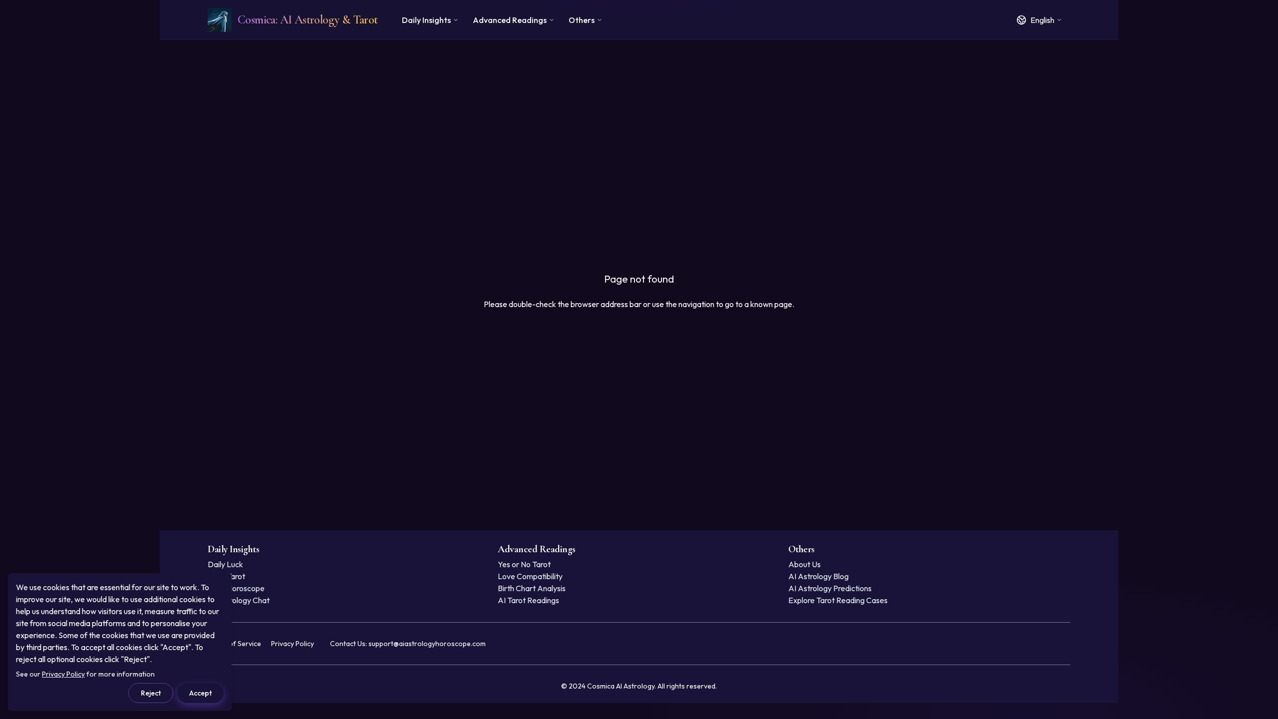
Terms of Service (234, 643)
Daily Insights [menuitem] (426, 20)
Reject (151, 693)
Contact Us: (408, 643)
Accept (200, 693)
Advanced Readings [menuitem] (510, 20)
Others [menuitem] (582, 20)
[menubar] (502, 20)
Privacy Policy (292, 643)
